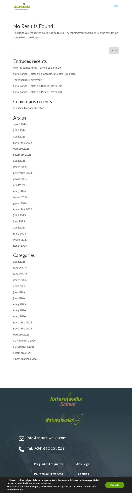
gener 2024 (20, 203)
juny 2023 (19, 221)
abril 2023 (19, 227)
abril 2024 (19, 184)
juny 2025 (19, 292)
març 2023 (19, 233)
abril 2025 (19, 160)
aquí (20, 489)
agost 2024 (20, 178)
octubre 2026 (21, 334)
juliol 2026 (19, 130)
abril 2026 (19, 136)
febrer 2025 (20, 267)
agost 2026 (20, 124)
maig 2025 (19, 304)
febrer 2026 (20, 273)
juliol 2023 (19, 215)
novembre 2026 (22, 328)
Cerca (114, 50)
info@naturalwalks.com (46, 437)
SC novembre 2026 (24, 340)
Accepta (114, 485)
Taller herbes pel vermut (27, 79)
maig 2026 (19, 310)
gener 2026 (20, 279)
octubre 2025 (21, 148)
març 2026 (19, 316)
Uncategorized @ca (25, 358)
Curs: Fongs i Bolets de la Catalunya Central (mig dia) (44, 73)
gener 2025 (20, 166)
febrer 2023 (20, 239)
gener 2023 (20, 245)
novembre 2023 (22, 209)
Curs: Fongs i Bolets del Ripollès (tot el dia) (38, 85)
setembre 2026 (22, 352)
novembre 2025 (22, 142)
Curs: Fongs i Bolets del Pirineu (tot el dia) (37, 91)
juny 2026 (19, 298)
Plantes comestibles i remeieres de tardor (37, 67)
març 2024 (19, 190)
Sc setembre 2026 (24, 346)
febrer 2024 (20, 197)
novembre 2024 (22, 172)
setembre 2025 (22, 154)
